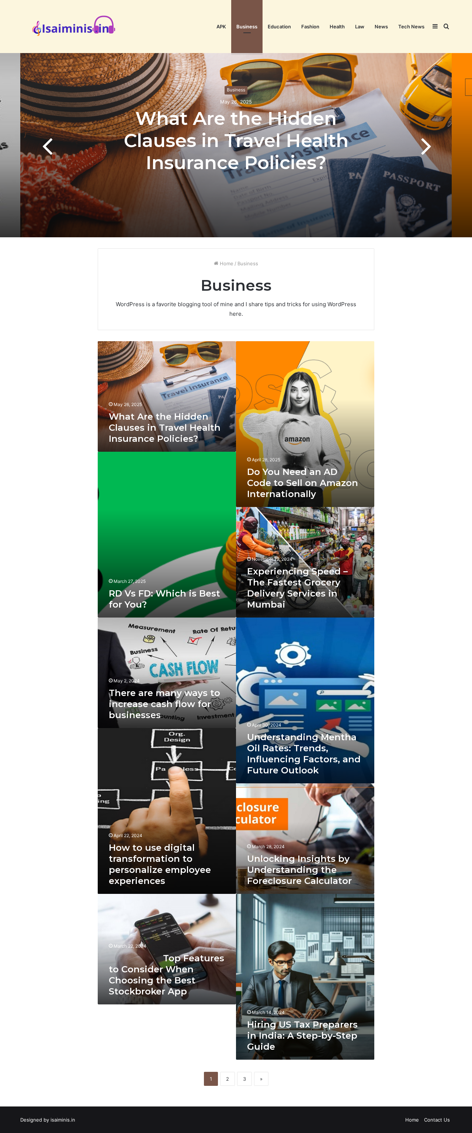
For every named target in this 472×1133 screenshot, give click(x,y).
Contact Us (437, 1120)
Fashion (310, 26)
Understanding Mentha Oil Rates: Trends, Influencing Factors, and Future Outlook (304, 754)
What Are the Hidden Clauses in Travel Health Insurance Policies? (236, 140)
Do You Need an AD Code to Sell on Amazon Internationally (302, 482)
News (381, 26)
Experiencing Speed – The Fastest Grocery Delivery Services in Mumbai (297, 588)
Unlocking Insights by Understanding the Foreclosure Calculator (299, 869)
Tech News (411, 26)
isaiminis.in (63, 1120)
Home (225, 263)
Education (279, 26)
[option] (236, 145)
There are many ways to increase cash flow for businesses (164, 704)
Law (359, 26)
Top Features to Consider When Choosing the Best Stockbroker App (166, 975)
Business (246, 26)
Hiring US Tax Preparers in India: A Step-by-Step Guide (302, 1035)
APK (221, 26)
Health (337, 26)
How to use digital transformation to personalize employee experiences (160, 864)
